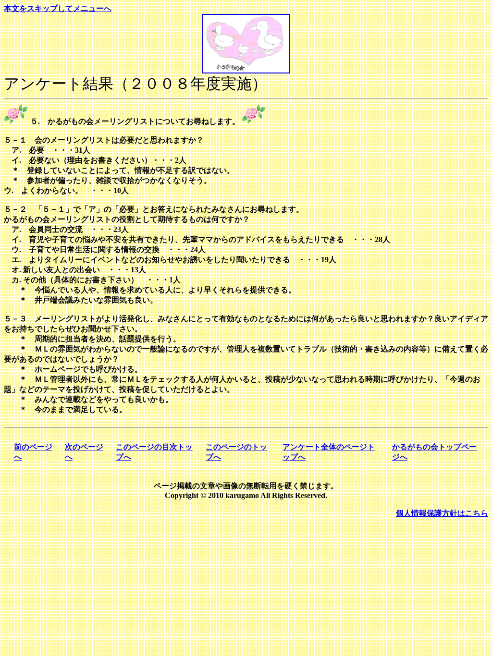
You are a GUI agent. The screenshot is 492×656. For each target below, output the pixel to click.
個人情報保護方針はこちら (442, 513)
